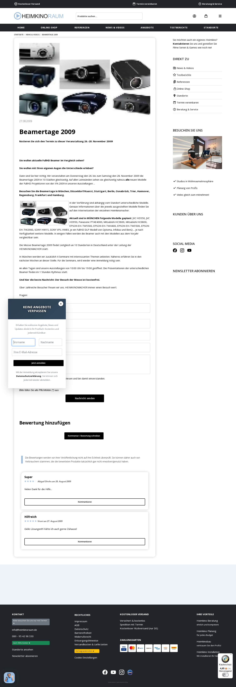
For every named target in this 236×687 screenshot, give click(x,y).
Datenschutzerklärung (28, 376)
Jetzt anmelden (38, 363)
